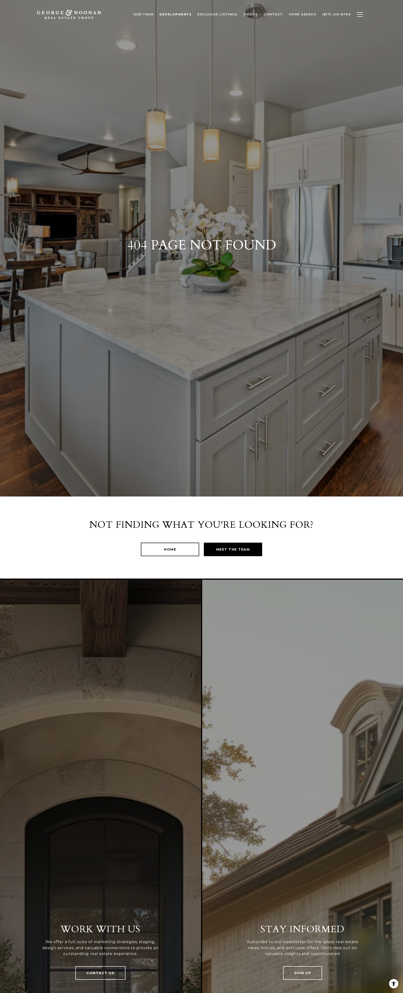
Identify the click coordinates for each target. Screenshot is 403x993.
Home (170, 549)
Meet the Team (233, 549)
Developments (175, 14)
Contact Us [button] (100, 973)
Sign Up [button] (302, 973)
